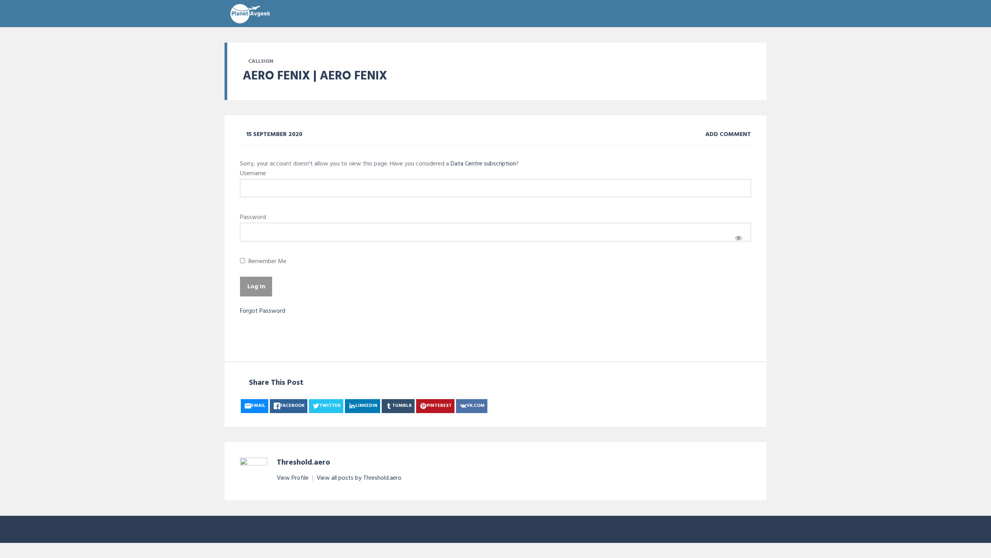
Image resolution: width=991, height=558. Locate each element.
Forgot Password (262, 311)
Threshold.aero (303, 462)
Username (253, 174)
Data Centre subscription (483, 164)
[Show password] (738, 238)
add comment (727, 134)
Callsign (260, 61)
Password (253, 217)
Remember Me (266, 262)
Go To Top (752, 529)
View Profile (293, 478)
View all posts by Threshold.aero (359, 478)
